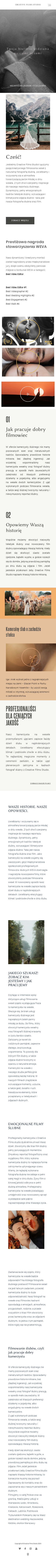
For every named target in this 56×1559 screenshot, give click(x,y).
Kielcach (12, 1511)
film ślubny (22, 1056)
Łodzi (23, 1503)
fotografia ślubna (22, 201)
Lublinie (22, 1511)
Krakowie (13, 1507)
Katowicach (25, 1507)
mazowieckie (36, 1519)
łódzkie (12, 1523)
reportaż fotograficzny (31, 1154)
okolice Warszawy (26, 1523)
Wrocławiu (32, 1503)
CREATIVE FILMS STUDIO (28, 5)
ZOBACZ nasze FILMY (40, 783)
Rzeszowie (37, 1507)
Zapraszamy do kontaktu (21, 1483)
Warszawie (14, 1503)
